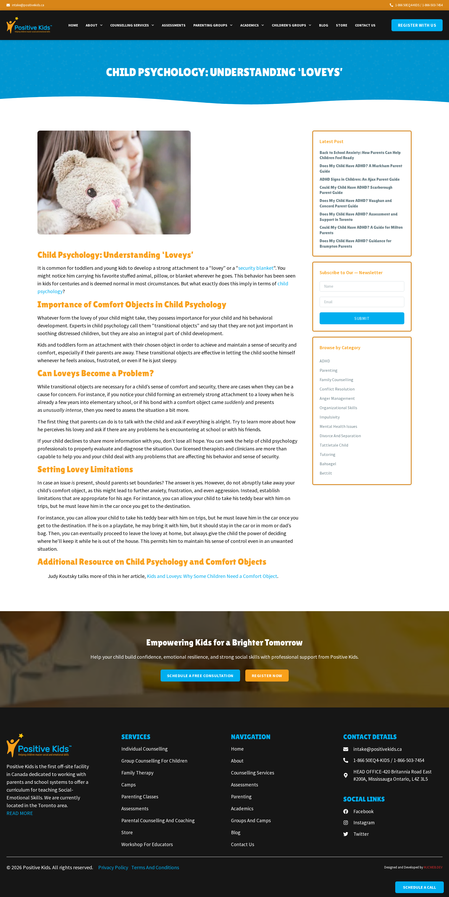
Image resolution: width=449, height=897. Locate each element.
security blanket (256, 268)
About (91, 25)
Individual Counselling (144, 749)
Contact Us (365, 25)
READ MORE (19, 813)
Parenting (329, 370)
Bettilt (326, 473)
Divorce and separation (340, 435)
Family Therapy (137, 773)
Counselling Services (129, 25)
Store (341, 25)
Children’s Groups (289, 25)
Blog (323, 25)
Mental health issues (338, 426)
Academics (249, 25)
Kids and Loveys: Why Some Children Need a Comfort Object (212, 576)
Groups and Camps (251, 820)
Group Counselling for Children (154, 761)
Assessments (174, 25)
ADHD (325, 360)
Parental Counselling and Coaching (158, 820)
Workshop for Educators (147, 844)
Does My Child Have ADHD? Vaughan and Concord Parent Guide (356, 203)
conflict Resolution (337, 389)
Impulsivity (330, 417)
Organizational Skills (338, 407)
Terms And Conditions (155, 867)
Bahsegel (328, 463)
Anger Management (337, 398)
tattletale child (334, 445)
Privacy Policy (113, 867)
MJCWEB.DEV (433, 867)
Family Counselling (336, 379)
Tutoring (327, 454)
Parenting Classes (139, 796)
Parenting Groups (210, 25)
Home (73, 25)
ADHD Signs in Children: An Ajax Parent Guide (360, 179)
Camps (128, 784)
